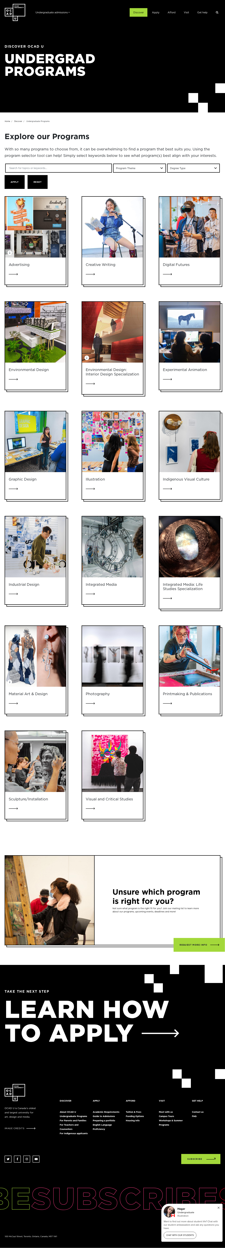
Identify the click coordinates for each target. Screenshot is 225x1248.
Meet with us (166, 1112)
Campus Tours (166, 1116)
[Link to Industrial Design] (35, 546)
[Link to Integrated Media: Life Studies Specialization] (189, 546)
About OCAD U (68, 1112)
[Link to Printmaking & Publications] (189, 656)
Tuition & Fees (133, 1112)
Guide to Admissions (104, 1116)
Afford (172, 12)
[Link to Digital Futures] (189, 227)
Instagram (26, 1159)
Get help (202, 12)
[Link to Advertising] (35, 227)
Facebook (17, 1159)
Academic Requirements (106, 1112)
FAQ (194, 1116)
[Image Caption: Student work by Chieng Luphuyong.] (86, 358)
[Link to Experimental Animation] (189, 332)
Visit (186, 12)
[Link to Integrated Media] (112, 546)
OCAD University (15, 12)
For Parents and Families (73, 1120)
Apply (155, 12)
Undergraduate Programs (73, 1116)
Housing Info (133, 1120)
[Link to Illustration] (112, 441)
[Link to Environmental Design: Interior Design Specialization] (112, 332)
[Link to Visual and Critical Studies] (112, 761)
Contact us (198, 1112)
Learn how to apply (87, 1021)
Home (7, 121)
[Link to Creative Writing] (112, 227)
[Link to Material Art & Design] (35, 656)
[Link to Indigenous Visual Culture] (189, 441)
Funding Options (135, 1116)
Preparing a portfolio (104, 1120)
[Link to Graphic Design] (35, 441)
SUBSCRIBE (194, 1159)
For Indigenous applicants (74, 1133)
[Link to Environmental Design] (35, 332)
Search (217, 12)
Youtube (36, 1159)
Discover (138, 12)
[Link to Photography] (112, 656)
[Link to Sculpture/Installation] (35, 761)
